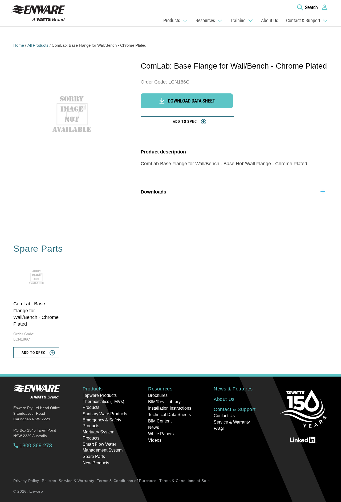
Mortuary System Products (98, 435)
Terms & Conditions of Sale (184, 481)
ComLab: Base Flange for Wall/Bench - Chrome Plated (99, 45)
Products (93, 389)
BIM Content (160, 421)
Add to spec (185, 121)
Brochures (158, 395)
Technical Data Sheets (169, 414)
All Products (37, 45)
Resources (160, 389)
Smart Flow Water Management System (103, 447)
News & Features (233, 389)
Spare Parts (94, 456)
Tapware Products (100, 395)
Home (18, 45)
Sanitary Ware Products (105, 414)
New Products (96, 463)
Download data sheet (191, 101)
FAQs (219, 428)
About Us (224, 399)
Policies (49, 481)
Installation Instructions (169, 408)
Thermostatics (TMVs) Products (103, 404)
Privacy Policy (26, 481)
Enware (36, 491)
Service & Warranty (232, 422)
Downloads (153, 192)
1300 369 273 (35, 445)
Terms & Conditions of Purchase (127, 481)
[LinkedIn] (303, 440)
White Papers (161, 434)
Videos (154, 440)
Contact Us (224, 415)
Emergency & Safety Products (102, 423)
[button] (307, 7)
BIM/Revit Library (164, 402)
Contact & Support (234, 409)
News (153, 427)
